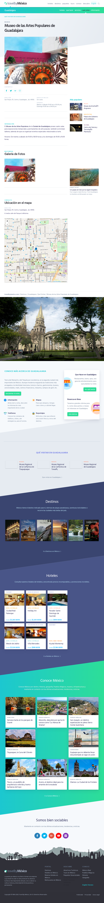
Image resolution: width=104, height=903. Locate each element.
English (93, 3)
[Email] (20, 91)
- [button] (7, 224)
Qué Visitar (41, 294)
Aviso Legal (96, 895)
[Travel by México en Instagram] (66, 836)
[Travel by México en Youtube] (58, 836)
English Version (87, 885)
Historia (85, 875)
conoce (78, 3)
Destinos (23, 294)
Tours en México (69, 872)
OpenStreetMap (57, 281)
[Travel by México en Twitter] (44, 836)
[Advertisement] (84, 150)
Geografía (85, 877)
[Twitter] (11, 91)
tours (72, 3)
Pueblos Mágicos (88, 872)
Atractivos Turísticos (71, 870)
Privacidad (88, 895)
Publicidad (80, 895)
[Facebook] (6, 91)
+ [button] (7, 221)
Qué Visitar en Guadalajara (15, 17)
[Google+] (15, 91)
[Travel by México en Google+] (51, 836)
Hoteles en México (51, 872)
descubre (86, 3)
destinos (58, 3)
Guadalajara (10, 10)
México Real (86, 870)
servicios (78, 10)
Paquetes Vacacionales (72, 875)
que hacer (69, 10)
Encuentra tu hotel (13, 393)
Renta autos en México (53, 880)
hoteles (50, 3)
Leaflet (49, 281)
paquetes (65, 3)
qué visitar (86, 10)
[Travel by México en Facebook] (37, 836)
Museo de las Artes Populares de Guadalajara (62, 294)
